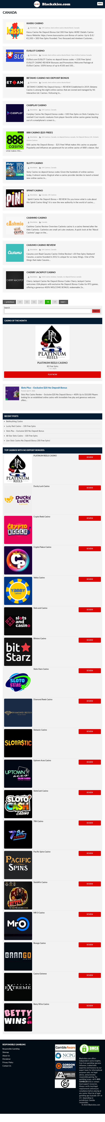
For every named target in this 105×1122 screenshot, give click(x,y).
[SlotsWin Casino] (18, 895)
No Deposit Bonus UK (84, 137)
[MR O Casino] (18, 926)
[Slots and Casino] (18, 621)
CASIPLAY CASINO (36, 105)
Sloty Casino (35, 163)
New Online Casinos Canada (81, 55)
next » (63, 302)
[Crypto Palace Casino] (18, 560)
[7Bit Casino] (18, 834)
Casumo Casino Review (41, 245)
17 (41, 302)
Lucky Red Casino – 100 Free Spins (21, 426)
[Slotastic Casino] (18, 743)
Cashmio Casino (37, 218)
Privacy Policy (7, 1062)
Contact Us (6, 1066)
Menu (100, 3)
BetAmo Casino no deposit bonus (48, 78)
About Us (6, 1056)
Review (90, 457)
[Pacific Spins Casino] (18, 865)
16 (34, 302)
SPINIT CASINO (35, 190)
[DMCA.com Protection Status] (89, 1053)
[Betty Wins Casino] (18, 1017)
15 (27, 302)
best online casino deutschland (62, 28)
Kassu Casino (35, 23)
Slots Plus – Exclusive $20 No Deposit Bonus (44, 388)
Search (7, 308)
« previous (9, 302)
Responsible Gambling (11, 1049)
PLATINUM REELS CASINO (52, 363)
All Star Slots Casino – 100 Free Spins (22, 436)
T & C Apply (53, 368)
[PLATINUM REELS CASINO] (52, 342)
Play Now (52, 375)
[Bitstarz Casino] (18, 652)
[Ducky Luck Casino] (18, 499)
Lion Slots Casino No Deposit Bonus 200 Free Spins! (28, 441)
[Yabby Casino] (18, 591)
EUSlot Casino (36, 51)
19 (55, 302)
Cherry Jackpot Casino (41, 272)
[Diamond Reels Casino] (18, 713)
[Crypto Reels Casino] (18, 530)
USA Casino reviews (49, 277)
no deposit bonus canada (66, 137)
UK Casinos (46, 28)
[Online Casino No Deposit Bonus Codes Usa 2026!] (52, 4)
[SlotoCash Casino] (18, 804)
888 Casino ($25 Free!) (40, 132)
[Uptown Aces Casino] (18, 774)
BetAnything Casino (14, 422)
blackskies (33, 28)
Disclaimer (6, 1059)
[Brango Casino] (18, 956)
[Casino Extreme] (18, 987)
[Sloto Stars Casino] (18, 682)
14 (20, 302)
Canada (76, 28)
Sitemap (5, 1052)
